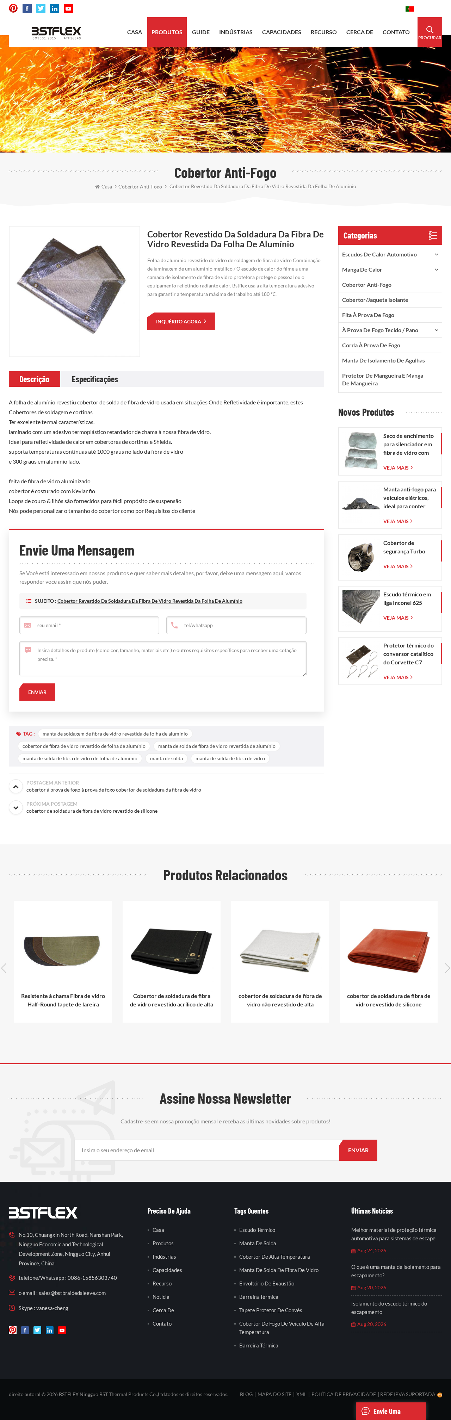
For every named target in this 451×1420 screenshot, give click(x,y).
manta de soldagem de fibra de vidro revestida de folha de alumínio (115, 734)
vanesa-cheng (52, 1308)
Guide (201, 32)
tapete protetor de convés (270, 1310)
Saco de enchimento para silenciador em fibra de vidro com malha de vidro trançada (408, 444)
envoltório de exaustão (266, 1283)
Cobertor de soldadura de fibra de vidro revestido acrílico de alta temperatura (171, 1000)
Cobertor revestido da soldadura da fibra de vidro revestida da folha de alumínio (149, 601)
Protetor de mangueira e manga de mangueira (382, 379)
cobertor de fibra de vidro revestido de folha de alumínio (84, 746)
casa (134, 32)
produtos (167, 32)
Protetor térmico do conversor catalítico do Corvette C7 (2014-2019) (408, 654)
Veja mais (396, 468)
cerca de (359, 32)
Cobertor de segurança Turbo (404, 546)
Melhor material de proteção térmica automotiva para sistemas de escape (394, 1234)
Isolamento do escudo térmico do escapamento (389, 1307)
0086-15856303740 (374, 9)
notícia (161, 1297)
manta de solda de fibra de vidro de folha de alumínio (80, 758)
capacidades (281, 32)
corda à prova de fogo (371, 345)
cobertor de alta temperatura (274, 1256)
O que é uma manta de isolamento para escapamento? (396, 1271)
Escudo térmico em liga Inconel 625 (407, 598)
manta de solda (166, 758)
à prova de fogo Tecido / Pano (380, 330)
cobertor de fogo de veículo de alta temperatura (282, 1327)
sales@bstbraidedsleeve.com (302, 9)
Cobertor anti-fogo (366, 284)
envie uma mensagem (387, 1413)
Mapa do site (274, 1394)
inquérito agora (179, 321)
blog (246, 1394)
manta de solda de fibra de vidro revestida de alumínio (217, 746)
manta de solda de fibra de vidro (230, 758)
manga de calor (362, 269)
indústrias (236, 32)
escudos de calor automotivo (379, 254)
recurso (324, 32)
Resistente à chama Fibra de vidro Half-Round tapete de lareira (63, 999)
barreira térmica (258, 1297)
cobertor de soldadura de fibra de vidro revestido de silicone (389, 999)
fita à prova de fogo (368, 314)
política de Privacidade (343, 1394)
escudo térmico (257, 1230)
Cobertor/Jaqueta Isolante (375, 299)
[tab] (34, 379)
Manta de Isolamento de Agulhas (383, 360)
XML (301, 1394)
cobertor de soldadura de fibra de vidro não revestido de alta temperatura (280, 1000)
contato (396, 32)
